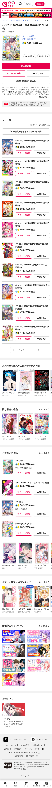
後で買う (44, 56)
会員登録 (39, 4)
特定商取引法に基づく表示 (26, 756)
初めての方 (36, 786)
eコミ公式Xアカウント (15, 740)
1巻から (34, 125)
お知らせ (7, 749)
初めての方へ (11, 745)
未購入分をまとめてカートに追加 (27, 131)
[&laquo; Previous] (13, 350)
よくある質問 (24, 745)
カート (26, 786)
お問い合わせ (38, 745)
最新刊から (45, 125)
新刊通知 (30, 56)
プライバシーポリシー (34, 749)
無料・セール (47, 786)
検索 (15, 786)
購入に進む (26, 66)
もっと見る (43, 409)
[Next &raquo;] (39, 350)
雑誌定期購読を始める (26, 81)
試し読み (40, 73)
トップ (5, 786)
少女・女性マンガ (28, 39)
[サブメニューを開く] (48, 4)
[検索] (20, 4)
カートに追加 (15, 73)
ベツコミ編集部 (28, 36)
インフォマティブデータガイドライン (23, 753)
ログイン (28, 4)
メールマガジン (43, 740)
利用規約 (17, 749)
